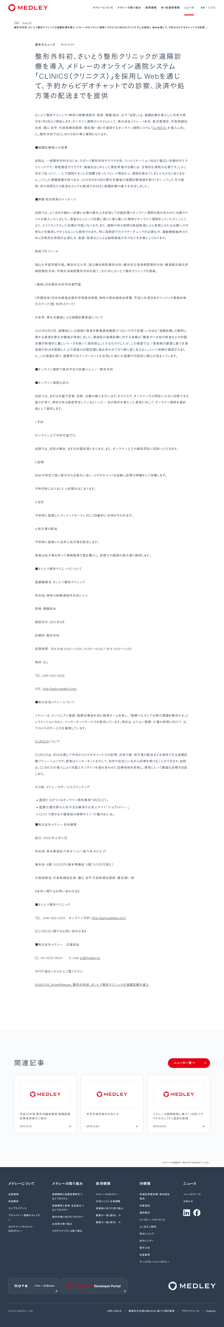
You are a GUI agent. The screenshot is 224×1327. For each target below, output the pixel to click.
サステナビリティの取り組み (67, 1231)
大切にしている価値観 (108, 1201)
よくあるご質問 (148, 1226)
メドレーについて (103, 7)
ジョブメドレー (118, 807)
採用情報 (151, 7)
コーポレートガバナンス (152, 1219)
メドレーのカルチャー (107, 1194)
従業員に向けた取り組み (109, 1208)
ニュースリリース (192, 1194)
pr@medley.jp (90, 958)
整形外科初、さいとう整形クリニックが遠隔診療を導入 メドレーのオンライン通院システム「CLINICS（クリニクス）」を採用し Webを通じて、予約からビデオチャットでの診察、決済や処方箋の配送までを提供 (111, 27)
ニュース (189, 7)
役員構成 (13, 1201)
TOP (16, 22)
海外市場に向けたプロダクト (67, 1217)
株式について (147, 1233)
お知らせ (188, 1201)
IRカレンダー (147, 1240)
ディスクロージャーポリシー (155, 1262)
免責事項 (145, 1255)
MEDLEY (100, 800)
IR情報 (145, 1184)
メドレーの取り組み (129, 7)
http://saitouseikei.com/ (60, 689)
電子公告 (145, 1247)
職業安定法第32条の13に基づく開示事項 (152, 1311)
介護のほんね (102, 814)
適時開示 (145, 1212)
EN (203, 7)
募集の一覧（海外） (106, 1222)
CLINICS (159, 128)
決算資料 (145, 1205)
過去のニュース (45, 44)
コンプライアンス (17, 1208)
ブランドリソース (190, 1311)
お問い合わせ (114, 1311)
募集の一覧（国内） (106, 1215)
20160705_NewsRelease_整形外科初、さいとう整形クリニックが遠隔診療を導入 (92, 985)
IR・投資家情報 (170, 7)
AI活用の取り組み (62, 1224)
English (210, 1311)
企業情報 (13, 1194)
